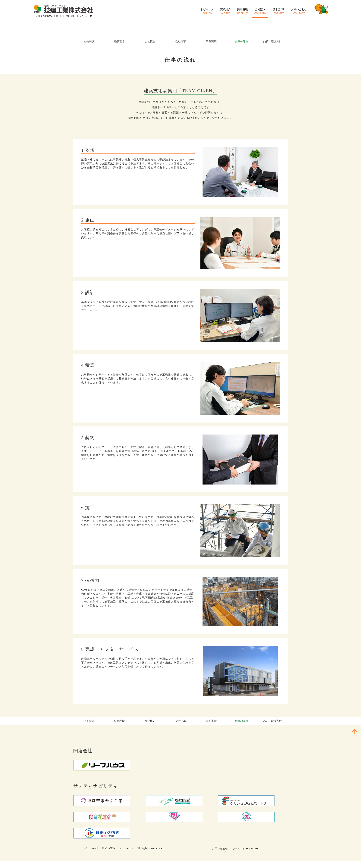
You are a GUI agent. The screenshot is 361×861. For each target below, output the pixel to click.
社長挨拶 (88, 41)
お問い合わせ (220, 848)
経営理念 (119, 41)
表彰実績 (211, 41)
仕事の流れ (241, 41)
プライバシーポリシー (246, 848)
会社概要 (150, 41)
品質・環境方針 (272, 41)
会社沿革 (180, 41)
